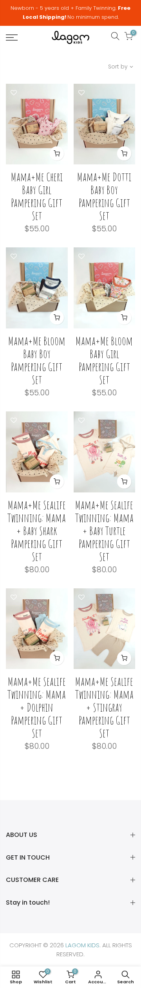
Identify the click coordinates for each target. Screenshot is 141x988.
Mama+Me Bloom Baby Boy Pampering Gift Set (36, 360)
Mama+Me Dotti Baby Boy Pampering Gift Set (104, 196)
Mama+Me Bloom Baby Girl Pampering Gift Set (104, 360)
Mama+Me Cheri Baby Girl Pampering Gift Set (37, 196)
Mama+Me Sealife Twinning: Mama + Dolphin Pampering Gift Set (36, 707)
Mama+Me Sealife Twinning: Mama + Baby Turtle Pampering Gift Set (104, 531)
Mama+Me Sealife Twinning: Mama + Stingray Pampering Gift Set (104, 707)
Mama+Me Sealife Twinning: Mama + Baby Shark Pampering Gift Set (36, 531)
